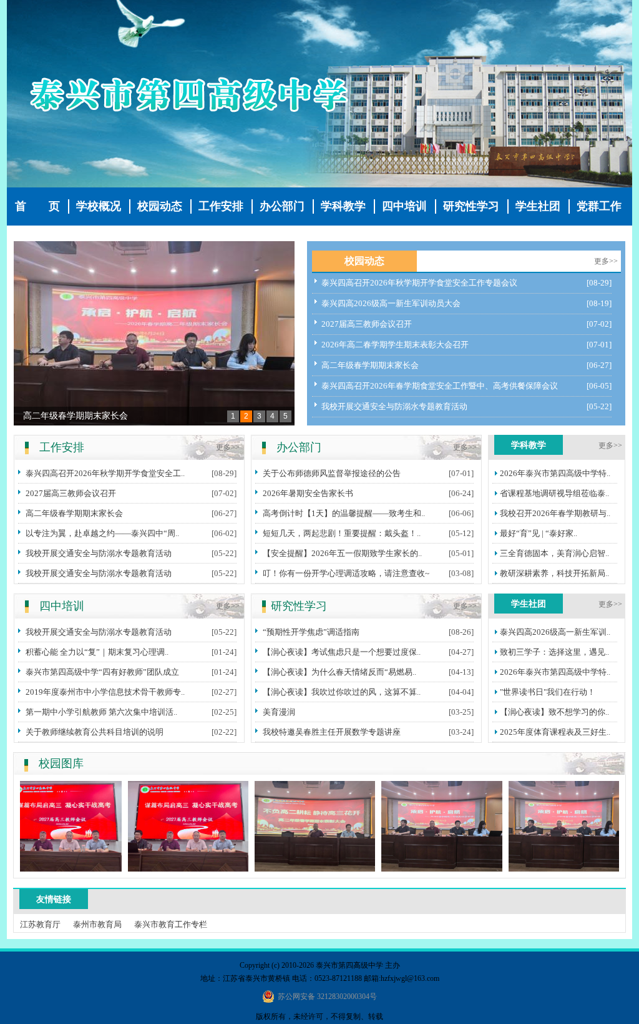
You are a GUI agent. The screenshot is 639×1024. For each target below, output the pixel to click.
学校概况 (98, 206)
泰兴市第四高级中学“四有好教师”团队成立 (102, 672)
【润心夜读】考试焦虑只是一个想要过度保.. (342, 652)
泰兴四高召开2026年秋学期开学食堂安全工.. (105, 473)
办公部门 (282, 206)
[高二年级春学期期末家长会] (154, 333)
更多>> (606, 261)
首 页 (37, 206)
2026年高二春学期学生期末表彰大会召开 (395, 344)
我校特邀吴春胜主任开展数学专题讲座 (332, 732)
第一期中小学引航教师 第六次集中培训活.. (101, 712)
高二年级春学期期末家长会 (75, 415)
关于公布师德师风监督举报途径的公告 (332, 473)
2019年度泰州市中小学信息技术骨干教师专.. (105, 692)
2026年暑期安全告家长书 (308, 493)
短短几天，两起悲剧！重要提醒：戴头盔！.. (342, 533)
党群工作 (599, 206)
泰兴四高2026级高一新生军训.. (555, 632)
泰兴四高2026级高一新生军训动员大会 (391, 303)
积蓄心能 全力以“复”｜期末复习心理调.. (97, 652)
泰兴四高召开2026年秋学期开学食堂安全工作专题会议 (419, 282)
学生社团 (537, 206)
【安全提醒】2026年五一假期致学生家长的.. (342, 553)
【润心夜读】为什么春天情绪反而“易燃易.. (339, 672)
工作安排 (220, 206)
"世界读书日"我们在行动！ (547, 692)
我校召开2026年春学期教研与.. (555, 513)
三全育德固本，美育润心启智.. (554, 553)
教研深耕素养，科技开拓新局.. (554, 573)
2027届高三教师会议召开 (366, 324)
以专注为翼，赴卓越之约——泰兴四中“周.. (102, 533)
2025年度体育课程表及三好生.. (555, 732)
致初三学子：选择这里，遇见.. (554, 652)
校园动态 (159, 206)
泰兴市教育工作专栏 (170, 924)
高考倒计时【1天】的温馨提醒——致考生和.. (344, 513)
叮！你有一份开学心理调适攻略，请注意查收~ (346, 573)
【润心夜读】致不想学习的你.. (554, 712)
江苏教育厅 (40, 924)
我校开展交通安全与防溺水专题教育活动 (394, 406)
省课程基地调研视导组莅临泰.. (554, 493)
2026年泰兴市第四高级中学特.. (555, 473)
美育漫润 (279, 712)
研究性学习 (471, 206)
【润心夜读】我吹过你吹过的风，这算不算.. (342, 692)
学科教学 (343, 206)
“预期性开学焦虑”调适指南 (311, 632)
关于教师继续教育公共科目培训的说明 (94, 732)
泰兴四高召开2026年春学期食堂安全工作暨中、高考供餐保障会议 (439, 385)
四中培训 (404, 206)
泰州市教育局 (97, 924)
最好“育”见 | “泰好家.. (538, 533)
